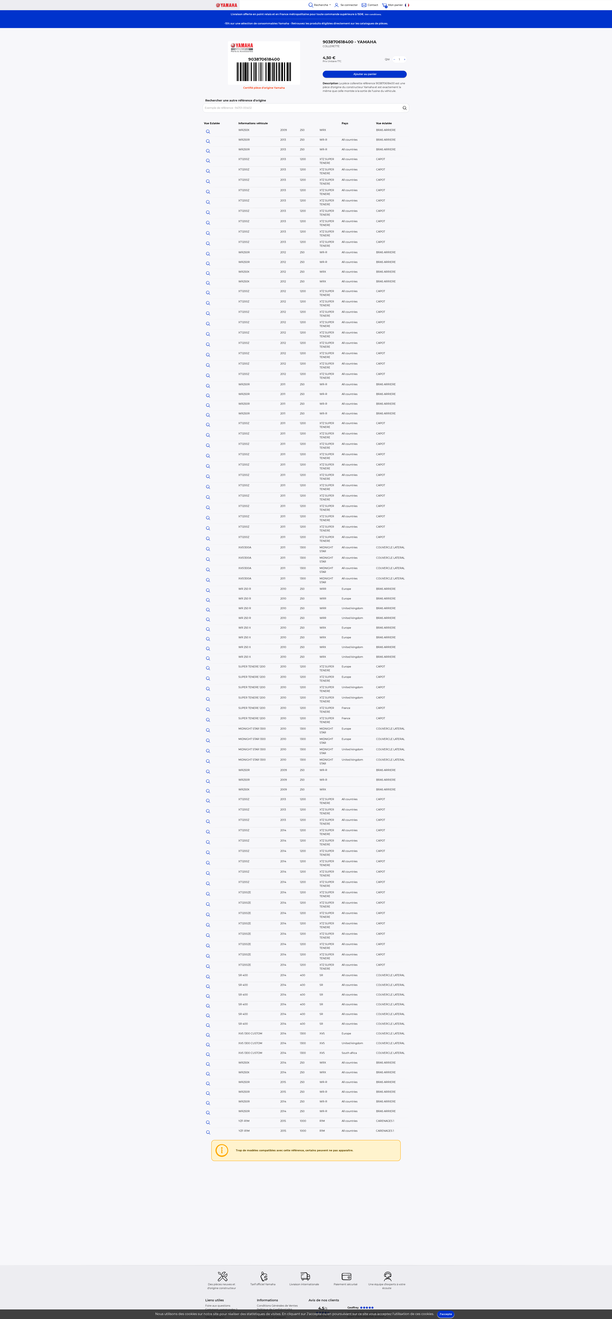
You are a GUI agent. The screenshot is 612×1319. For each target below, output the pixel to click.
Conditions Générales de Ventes (277, 1305)
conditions (375, 14)
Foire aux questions (217, 1305)
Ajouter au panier (365, 74)
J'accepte (446, 1314)
